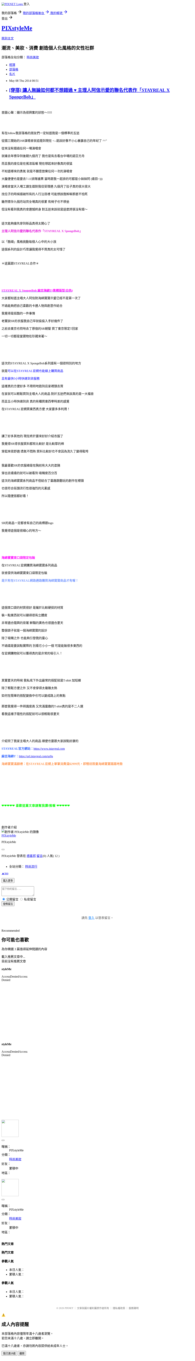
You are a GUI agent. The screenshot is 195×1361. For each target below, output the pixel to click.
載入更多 (8, 880)
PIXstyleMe (17, 28)
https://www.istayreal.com (49, 748)
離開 (21, 1353)
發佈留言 (8, 904)
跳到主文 (8, 38)
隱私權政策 (119, 1308)
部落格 (13, 69)
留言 (40, 856)
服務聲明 (134, 1308)
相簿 (12, 65)
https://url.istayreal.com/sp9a (36, 756)
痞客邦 (31, 856)
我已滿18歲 (9, 1353)
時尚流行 (31, 866)
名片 (12, 74)
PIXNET (69, 1308)
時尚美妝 (33, 57)
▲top (5, 873)
